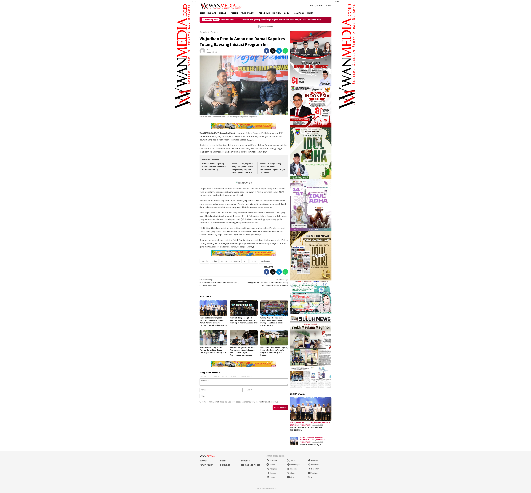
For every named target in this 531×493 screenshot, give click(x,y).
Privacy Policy (206, 465)
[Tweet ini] (273, 51)
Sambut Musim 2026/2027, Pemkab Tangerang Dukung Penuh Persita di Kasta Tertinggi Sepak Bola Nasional (213, 321)
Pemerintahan (305, 425)
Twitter (293, 460)
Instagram (273, 469)
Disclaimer (225, 465)
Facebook (273, 460)
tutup (194, 1)
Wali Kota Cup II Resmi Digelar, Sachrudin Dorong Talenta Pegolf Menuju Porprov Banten (274, 351)
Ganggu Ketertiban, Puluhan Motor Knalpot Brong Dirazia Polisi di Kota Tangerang (268, 282)
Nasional (318, 423)
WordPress (315, 465)
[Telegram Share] (279, 51)
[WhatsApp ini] (285, 51)
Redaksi (203, 461)
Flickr (292, 477)
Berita (292, 423)
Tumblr (272, 465)
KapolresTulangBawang (230, 261)
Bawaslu (204, 261)
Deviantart (315, 469)
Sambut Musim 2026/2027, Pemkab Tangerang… (306, 428)
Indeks (223, 461)
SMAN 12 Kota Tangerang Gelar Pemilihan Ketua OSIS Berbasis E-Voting (214, 167)
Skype (292, 473)
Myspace (273, 473)
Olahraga (326, 423)
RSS (312, 477)
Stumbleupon (295, 465)
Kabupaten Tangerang (304, 423)
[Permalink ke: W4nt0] (202, 50)
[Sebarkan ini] (266, 51)
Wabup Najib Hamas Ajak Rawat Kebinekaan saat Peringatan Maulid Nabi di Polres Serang (327, 19)
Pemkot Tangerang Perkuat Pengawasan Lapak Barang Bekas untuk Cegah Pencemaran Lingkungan (243, 351)
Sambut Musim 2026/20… (311, 444)
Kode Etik (245, 461)
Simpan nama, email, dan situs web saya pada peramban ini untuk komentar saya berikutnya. (240, 402)
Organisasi (294, 425)
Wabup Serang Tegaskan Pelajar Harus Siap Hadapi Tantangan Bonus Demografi (213, 350)
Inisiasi (214, 261)
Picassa (272, 477)
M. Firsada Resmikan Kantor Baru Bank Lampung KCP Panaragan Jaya (219, 282)
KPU (245, 261)
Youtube (314, 473)
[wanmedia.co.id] (221, 5)
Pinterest (314, 460)
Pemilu (253, 261)
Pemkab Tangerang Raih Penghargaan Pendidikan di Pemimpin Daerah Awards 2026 (237, 19)
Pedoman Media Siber (250, 465)
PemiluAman (265, 261)
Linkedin (293, 469)
